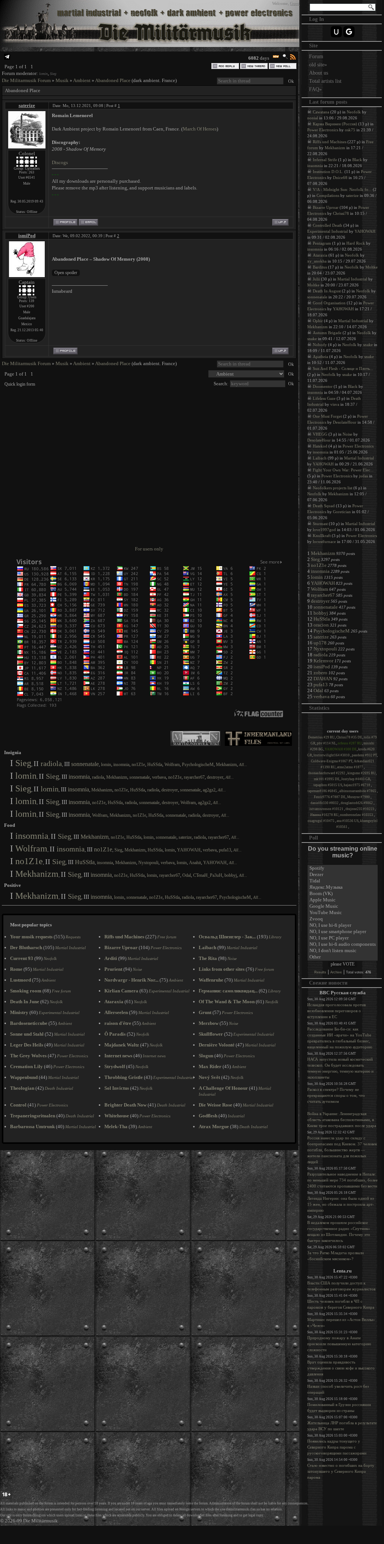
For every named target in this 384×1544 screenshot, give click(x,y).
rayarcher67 (194, 777)
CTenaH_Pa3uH (207, 875)
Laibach (320, 458)
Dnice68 (340, 177)
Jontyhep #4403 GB (355, 779)
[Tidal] (343, 881)
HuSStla (154, 764)
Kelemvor (323, 660)
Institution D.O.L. (328, 171)
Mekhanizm (226, 764)
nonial (312, 118)
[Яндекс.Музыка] (343, 887)
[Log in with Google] (349, 31)
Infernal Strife (325, 159)
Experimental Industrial (327, 231)
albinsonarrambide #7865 (358, 791)
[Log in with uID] (336, 31)
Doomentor (323, 386)
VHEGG (320, 434)
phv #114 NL (326, 743)
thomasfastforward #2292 (327, 773)
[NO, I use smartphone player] (343, 932)
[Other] (343, 957)
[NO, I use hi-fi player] (343, 925)
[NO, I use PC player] (343, 938)
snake (312, 338)
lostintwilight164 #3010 (332, 755)
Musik (62, 80)
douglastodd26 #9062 (357, 803)
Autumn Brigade (327, 332)
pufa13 (225, 850)
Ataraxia (320, 255)
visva (334, 404)
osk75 (350, 130)
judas (363, 476)
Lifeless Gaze (324, 398)
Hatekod (320, 446)
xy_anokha (317, 261)
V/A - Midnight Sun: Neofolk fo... (342, 189)
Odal (186, 875)
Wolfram (172, 764)
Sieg (53, 74)
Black (357, 159)
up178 (320, 643)
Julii (316, 279)
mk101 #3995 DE (327, 779)
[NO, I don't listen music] (343, 951)
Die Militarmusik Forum (26, 80)
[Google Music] (343, 906)
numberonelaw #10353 (357, 815)
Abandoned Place (112, 80)
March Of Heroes (200, 129)
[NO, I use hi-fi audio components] (343, 944)
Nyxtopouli (148, 862)
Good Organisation (329, 303)
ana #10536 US (348, 821)
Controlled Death (327, 225)
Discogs (60, 162)
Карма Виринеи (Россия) (335, 124)
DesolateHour (344, 422)
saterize (27, 105)
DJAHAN (323, 678)
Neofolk (354, 112)
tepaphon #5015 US (328, 785)
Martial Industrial (352, 279)
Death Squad (324, 505)
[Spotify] (343, 868)
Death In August (327, 291)
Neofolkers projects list (332, 488)
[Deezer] (343, 875)
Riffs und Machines (329, 141)
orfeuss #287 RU (350, 743)
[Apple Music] (343, 900)
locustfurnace (324, 541)
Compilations (328, 195)
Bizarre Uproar (326, 207)
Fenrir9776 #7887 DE (330, 797)
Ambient (82, 80)
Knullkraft (322, 535)
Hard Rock (355, 243)
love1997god (324, 529)
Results (320, 972)
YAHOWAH (189, 850)
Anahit (195, 862)
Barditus (320, 267)
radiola (51, 763)
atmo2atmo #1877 (350, 767)
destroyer (215, 777)
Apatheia (320, 356)
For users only (149, 549)
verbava (159, 777)
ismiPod (26, 235)
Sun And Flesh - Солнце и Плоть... (343, 368)
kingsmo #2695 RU (361, 773)
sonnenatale (85, 764)
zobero (320, 672)
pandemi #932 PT (364, 755)
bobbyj (230, 875)
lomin (43, 74)
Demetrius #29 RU (321, 737)
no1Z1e (138, 764)
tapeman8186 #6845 (323, 791)
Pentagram (322, 243)
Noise (347, 434)
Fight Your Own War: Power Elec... (343, 470)
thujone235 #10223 (360, 809)
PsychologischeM (198, 764)
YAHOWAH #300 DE (341, 749)
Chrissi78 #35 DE (349, 737)
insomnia (121, 764)
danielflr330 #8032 (325, 803)
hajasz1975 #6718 (357, 785)
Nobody (320, 344)
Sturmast (320, 523)
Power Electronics (322, 130)
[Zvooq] (343, 919)
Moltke (371, 267)
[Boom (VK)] (343, 894)
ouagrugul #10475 (321, 821)
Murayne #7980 (359, 797)
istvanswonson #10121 (326, 809)
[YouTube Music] (343, 913)
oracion (321, 625)
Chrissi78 (341, 213)
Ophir (318, 320)
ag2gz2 (209, 790)
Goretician (342, 511)
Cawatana (321, 112)
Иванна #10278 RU (324, 815)
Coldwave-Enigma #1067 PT (331, 761)
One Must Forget (327, 416)
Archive (336, 972)
